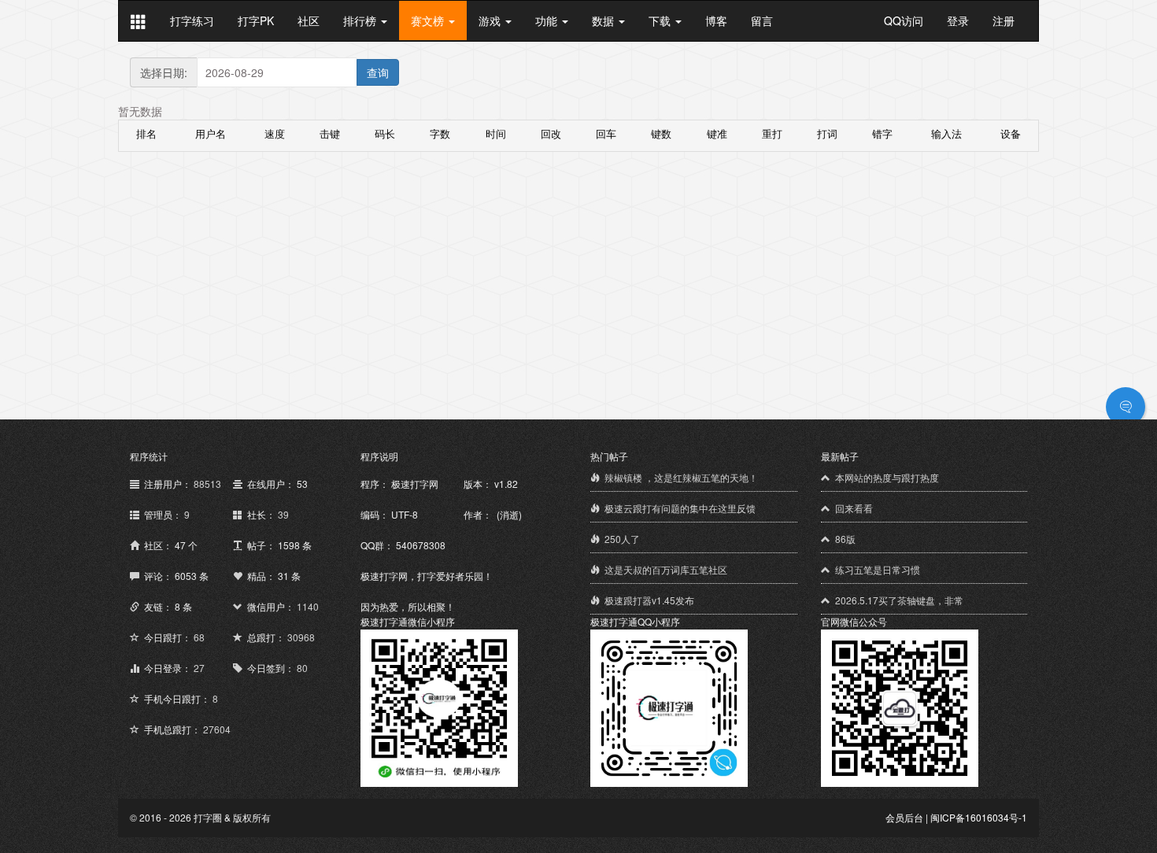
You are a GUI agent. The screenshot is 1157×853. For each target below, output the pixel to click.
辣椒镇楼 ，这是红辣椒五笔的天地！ (681, 477)
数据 (604, 20)
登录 (958, 20)
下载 (661, 20)
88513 (207, 483)
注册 (1004, 20)
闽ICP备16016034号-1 (978, 817)
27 (199, 667)
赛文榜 (429, 20)
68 (199, 637)
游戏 (491, 20)
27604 (217, 729)
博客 (716, 20)
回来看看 (854, 508)
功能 (547, 20)
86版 (845, 538)
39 (283, 514)
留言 (762, 20)
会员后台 (904, 817)
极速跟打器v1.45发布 (649, 600)
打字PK (256, 20)
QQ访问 (903, 20)
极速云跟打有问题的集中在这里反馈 (680, 508)
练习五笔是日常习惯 (877, 569)
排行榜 (361, 20)
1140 (308, 606)
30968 (301, 637)
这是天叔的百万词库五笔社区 (665, 569)
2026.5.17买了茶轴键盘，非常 (899, 600)
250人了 (622, 538)
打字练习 (192, 20)
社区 (309, 20)
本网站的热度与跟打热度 (887, 477)
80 (302, 667)
